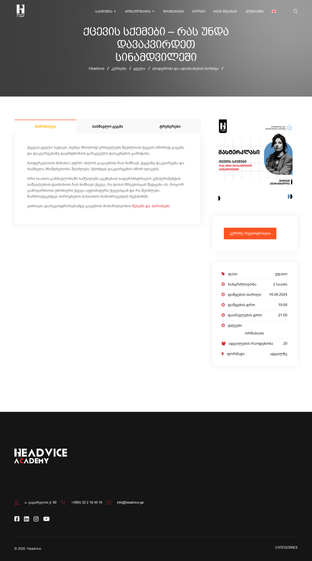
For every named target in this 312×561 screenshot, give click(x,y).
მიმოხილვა (45, 126)
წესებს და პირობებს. (152, 206)
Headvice (34, 548)
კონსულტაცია (138, 11)
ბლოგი (198, 11)
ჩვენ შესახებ (225, 11)
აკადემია (103, 11)
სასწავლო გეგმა (107, 126)
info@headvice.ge (130, 502)
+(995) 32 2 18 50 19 (86, 502)
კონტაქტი (254, 11)
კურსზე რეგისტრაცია (250, 233)
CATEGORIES (286, 547)
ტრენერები (173, 11)
